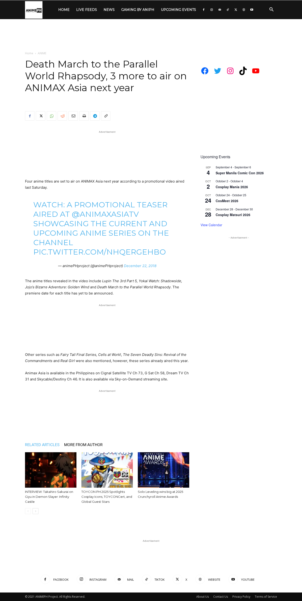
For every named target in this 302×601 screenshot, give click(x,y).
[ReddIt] (62, 116)
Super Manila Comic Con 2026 (240, 172)
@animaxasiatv (105, 214)
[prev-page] (28, 511)
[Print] (84, 116)
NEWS (109, 10)
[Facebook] (203, 9)
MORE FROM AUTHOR (83, 444)
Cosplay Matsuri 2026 (233, 214)
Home (29, 53)
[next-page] (35, 511)
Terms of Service (266, 597)
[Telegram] (95, 116)
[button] (271, 10)
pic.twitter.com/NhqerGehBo (99, 251)
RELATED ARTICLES (42, 444)
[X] (235, 9)
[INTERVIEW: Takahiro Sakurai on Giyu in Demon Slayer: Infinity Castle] (50, 470)
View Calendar (211, 224)
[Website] (243, 9)
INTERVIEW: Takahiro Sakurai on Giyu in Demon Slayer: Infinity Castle (49, 496)
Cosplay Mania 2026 (232, 186)
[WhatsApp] (51, 116)
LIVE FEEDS (86, 10)
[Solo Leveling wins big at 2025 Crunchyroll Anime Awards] (163, 470)
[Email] (73, 116)
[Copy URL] (105, 116)
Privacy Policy (241, 597)
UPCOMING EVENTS (178, 10)
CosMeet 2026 (227, 200)
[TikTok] (227, 9)
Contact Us (220, 597)
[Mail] (219, 9)
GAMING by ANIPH (137, 10)
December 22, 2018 (140, 266)
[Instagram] (211, 9)
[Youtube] (251, 9)
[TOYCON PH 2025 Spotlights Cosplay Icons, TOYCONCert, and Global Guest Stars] (107, 470)
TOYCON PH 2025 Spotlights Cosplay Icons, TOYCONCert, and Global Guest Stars (106, 496)
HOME (64, 10)
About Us (202, 597)
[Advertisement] (151, 35)
